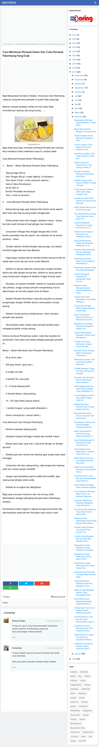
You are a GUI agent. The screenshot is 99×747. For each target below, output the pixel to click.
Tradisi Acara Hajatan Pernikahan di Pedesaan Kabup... (83, 234)
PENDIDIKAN (75, 711)
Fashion (87, 685)
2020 (74, 59)
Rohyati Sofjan (18, 621)
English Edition (76, 685)
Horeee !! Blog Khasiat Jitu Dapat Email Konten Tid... (84, 529)
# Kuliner (6, 597)
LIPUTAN (84, 702)
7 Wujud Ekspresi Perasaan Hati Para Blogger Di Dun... (83, 583)
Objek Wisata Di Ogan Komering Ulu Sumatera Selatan (84, 637)
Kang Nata (17, 648)
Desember (79, 75)
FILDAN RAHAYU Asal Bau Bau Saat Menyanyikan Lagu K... (84, 619)
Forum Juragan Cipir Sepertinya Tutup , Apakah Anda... (83, 147)
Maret (77, 112)
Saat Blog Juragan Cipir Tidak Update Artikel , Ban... (84, 156)
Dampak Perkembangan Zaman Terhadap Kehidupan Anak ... (84, 252)
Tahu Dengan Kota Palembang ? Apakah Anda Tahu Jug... (84, 451)
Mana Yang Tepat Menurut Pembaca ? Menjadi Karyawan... (84, 317)
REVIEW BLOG (76, 724)
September (79, 88)
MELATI (73, 706)
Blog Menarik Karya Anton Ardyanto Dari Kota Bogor (84, 415)
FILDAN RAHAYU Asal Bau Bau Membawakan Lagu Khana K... (85, 478)
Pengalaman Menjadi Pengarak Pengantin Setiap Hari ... (83, 326)
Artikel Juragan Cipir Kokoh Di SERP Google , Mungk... (85, 183)
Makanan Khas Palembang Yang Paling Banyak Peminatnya (85, 520)
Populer (86, 715)
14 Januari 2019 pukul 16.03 (54, 648)
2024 (74, 43)
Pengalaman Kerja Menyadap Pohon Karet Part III (82, 556)
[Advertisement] (34, 25)
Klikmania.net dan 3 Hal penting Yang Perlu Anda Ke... (84, 362)
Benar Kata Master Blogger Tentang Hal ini (85, 130)
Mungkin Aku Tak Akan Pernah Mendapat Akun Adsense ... (84, 380)
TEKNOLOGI (75, 732)
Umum (83, 737)
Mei (76, 104)
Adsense (74, 672)
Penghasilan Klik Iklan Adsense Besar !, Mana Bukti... (85, 122)
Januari (77, 654)
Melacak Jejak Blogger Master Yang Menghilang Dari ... (84, 592)
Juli (76, 96)
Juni (76, 100)
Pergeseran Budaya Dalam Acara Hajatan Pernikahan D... (84, 261)
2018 (74, 68)
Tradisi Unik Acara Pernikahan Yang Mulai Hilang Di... (85, 299)
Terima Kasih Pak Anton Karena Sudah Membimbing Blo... (84, 610)
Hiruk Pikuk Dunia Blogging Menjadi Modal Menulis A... (83, 601)
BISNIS (73, 676)
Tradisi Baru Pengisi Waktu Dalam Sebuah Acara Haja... (84, 308)
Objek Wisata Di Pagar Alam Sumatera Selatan (85, 486)
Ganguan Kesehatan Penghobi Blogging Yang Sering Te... (83, 503)
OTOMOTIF (83, 706)
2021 (74, 55)
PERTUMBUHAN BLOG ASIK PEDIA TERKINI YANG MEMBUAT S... (84, 389)
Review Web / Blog (78, 728)
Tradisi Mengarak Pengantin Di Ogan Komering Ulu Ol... (83, 225)
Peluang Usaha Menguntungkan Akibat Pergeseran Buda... (83, 289)
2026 (74, 35)
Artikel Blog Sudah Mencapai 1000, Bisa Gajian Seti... (84, 565)
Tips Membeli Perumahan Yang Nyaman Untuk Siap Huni (85, 216)
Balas (14, 637)
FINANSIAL (75, 689)
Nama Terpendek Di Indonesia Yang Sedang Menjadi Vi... (84, 433)
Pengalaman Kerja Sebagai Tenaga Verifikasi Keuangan (83, 547)
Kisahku (73, 698)
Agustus (78, 92)
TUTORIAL (74, 737)
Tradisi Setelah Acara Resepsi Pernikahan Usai (83, 138)
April (76, 108)
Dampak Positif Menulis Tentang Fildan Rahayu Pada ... (85, 574)
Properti (74, 719)
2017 (74, 72)
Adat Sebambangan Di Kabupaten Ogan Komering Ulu (84, 442)
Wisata (73, 741)
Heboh (73, 693)
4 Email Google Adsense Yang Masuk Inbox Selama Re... (85, 511)
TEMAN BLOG (88, 732)
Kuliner (82, 698)
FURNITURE (85, 689)
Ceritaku (74, 680)
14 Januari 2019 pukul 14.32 (54, 621)
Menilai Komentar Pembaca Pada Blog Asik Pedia (84, 174)
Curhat (82, 680)
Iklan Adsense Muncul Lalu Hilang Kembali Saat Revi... (83, 460)
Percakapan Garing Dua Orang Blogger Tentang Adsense (84, 424)
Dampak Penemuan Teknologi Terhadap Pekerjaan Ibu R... (83, 243)
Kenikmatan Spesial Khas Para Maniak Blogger (85, 268)
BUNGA (87, 676)
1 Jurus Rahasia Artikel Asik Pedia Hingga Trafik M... (84, 397)
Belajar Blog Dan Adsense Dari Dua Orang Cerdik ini (83, 165)
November (79, 79)
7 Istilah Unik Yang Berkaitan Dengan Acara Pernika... (83, 344)
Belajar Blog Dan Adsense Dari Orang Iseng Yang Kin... (84, 406)
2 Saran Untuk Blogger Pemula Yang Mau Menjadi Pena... (84, 538)
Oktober (78, 84)
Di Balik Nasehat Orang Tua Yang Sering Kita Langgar (84, 371)
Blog (80, 676)
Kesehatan (82, 693)
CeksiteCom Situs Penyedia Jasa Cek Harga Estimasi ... (83, 628)
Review (82, 719)
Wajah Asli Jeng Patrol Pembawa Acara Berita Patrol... (85, 469)
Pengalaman (87, 711)
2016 (74, 659)
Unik (90, 737)
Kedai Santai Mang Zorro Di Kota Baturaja (85, 208)
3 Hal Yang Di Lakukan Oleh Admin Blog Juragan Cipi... (83, 191)
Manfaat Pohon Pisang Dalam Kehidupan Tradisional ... (84, 353)
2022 (74, 51)
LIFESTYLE (74, 702)
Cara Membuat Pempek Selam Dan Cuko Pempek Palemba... (84, 494)
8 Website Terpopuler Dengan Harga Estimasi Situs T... (83, 646)
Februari (78, 116)
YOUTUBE (82, 741)
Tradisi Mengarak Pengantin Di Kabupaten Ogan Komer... (82, 278)
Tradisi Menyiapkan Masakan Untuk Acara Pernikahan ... (84, 335)
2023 (74, 47)
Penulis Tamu (75, 715)
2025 (74, 39)
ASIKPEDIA (84, 672)
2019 (74, 64)
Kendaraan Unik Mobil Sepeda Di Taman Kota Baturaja (85, 200)
